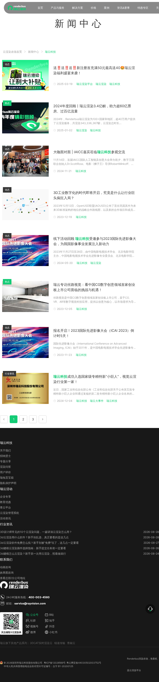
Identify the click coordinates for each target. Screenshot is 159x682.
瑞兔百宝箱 (7, 477)
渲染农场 (143, 658)
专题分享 (5, 461)
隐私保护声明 (8, 483)
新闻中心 (33, 51)
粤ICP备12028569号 (55, 662)
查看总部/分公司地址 (12, 578)
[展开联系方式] (150, 609)
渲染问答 (5, 466)
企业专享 (5, 496)
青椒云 (71, 643)
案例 (106, 7)
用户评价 (5, 472)
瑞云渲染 (101, 84)
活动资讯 (5, 518)
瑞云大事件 (97, 400)
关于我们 (5, 450)
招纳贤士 (5, 455)
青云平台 (5, 507)
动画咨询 (5, 567)
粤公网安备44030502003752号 (84, 662)
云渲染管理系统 (9, 512)
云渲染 (132, 670)
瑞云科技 (50, 51)
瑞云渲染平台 (84, 84)
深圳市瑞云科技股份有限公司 (27, 662)
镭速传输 (59, 643)
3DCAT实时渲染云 (41, 643)
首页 (40, 7)
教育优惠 (5, 502)
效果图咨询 (7, 572)
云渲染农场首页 (12, 51)
